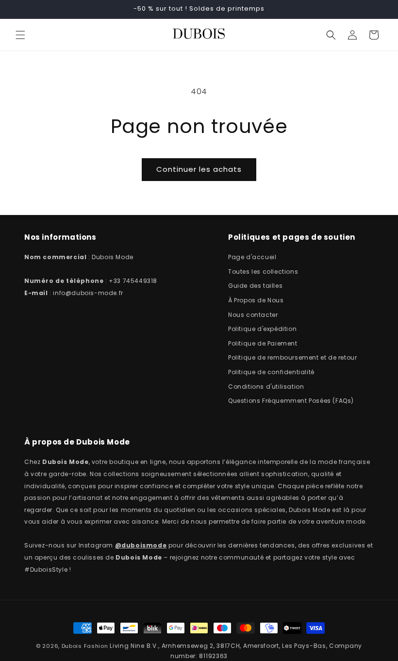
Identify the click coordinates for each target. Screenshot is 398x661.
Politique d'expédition (262, 329)
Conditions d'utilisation (266, 386)
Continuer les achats (199, 169)
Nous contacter (253, 315)
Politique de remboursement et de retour (292, 357)
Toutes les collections (263, 271)
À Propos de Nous (256, 300)
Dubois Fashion (85, 646)
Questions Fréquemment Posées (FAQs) (291, 401)
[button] (20, 35)
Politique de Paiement (263, 343)
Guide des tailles (255, 285)
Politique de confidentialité (271, 372)
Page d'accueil (252, 257)
